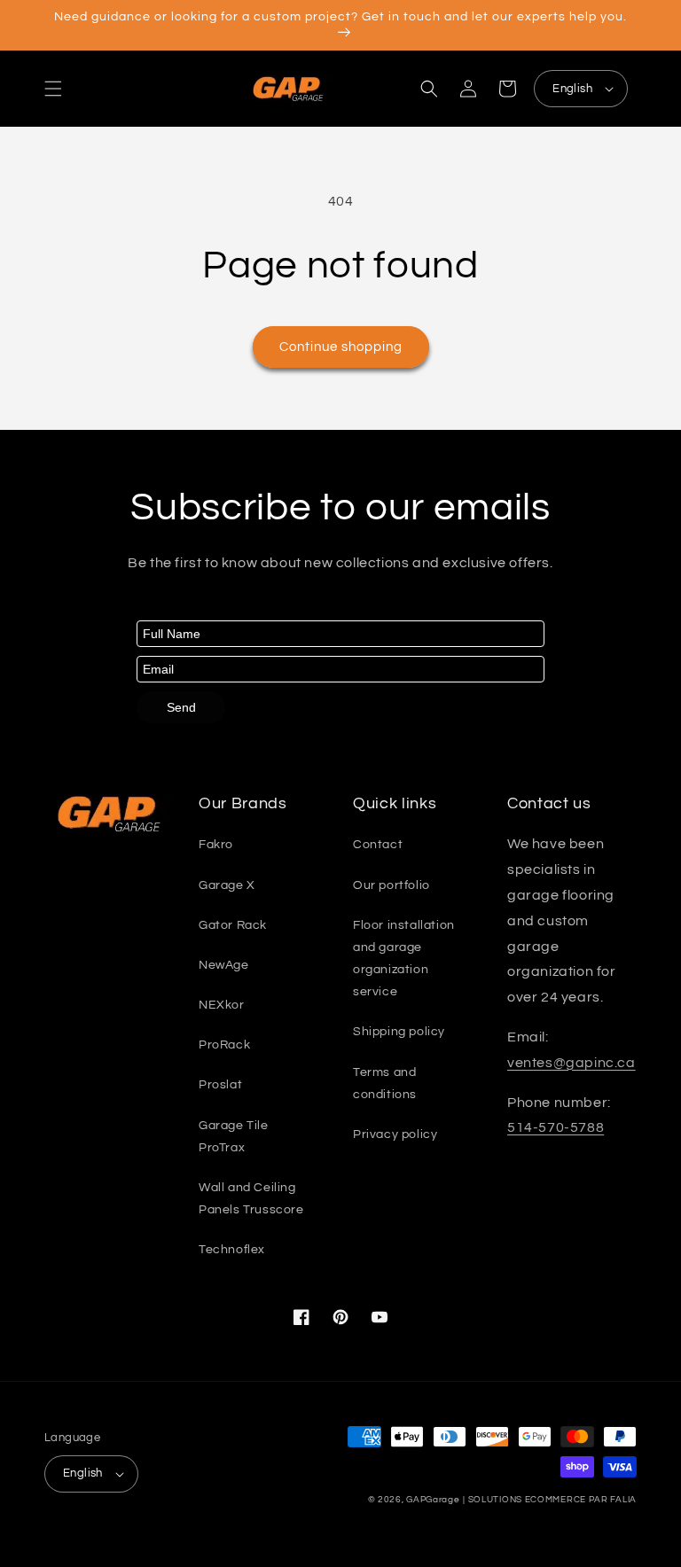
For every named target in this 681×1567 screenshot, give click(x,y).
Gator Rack (233, 925)
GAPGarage (432, 1499)
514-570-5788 (555, 1127)
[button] (53, 88)
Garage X (227, 885)
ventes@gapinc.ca (571, 1063)
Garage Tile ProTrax (234, 1136)
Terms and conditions (385, 1083)
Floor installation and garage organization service (404, 959)
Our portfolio (391, 885)
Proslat (220, 1085)
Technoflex (232, 1249)
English (572, 88)
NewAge (224, 965)
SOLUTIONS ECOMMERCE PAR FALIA (552, 1499)
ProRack (224, 1045)
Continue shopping (341, 347)
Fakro (216, 844)
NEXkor (222, 1005)
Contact (378, 844)
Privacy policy (395, 1134)
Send (181, 707)
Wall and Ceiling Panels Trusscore (251, 1198)
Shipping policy (399, 1031)
